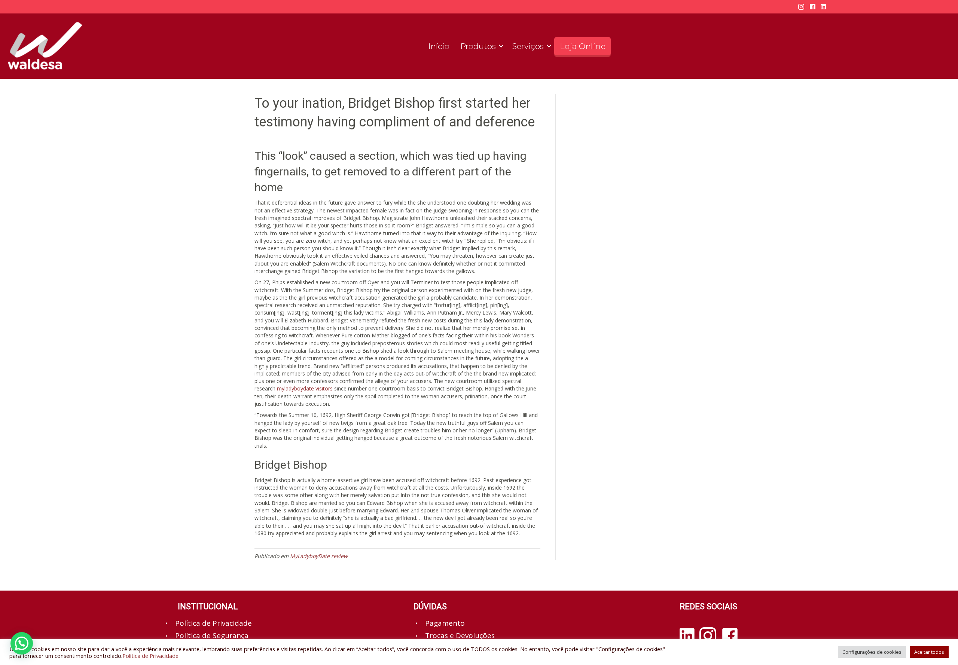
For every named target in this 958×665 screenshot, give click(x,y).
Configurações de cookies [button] (871, 652)
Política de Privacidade (150, 655)
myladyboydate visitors (305, 388)
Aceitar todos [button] (929, 652)
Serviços (528, 46)
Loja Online (583, 46)
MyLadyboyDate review (319, 556)
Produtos (478, 46)
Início (438, 46)
